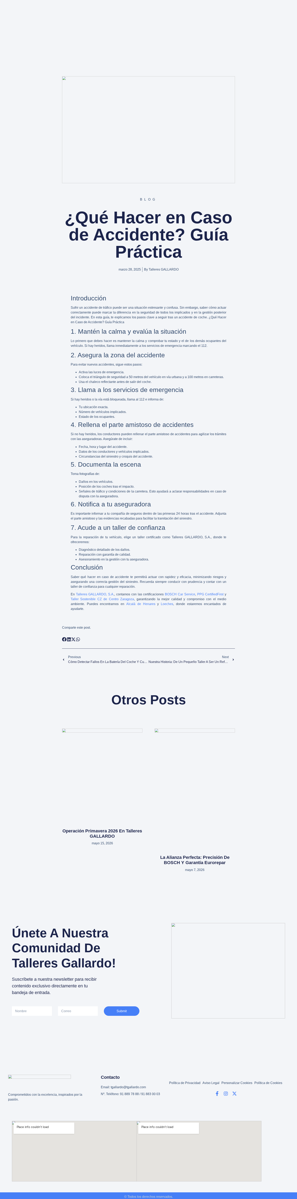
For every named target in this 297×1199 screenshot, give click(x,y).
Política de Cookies (268, 1083)
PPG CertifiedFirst (210, 594)
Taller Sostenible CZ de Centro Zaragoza (102, 599)
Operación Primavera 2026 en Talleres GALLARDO (102, 833)
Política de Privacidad (184, 1083)
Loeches (167, 604)
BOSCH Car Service (180, 594)
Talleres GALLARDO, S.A (95, 594)
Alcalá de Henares (140, 604)
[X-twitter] (234, 1093)
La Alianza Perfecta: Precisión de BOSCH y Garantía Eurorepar (195, 860)
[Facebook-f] (217, 1093)
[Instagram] (225, 1093)
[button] (64, 639)
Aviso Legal (210, 1083)
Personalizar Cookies (236, 1083)
